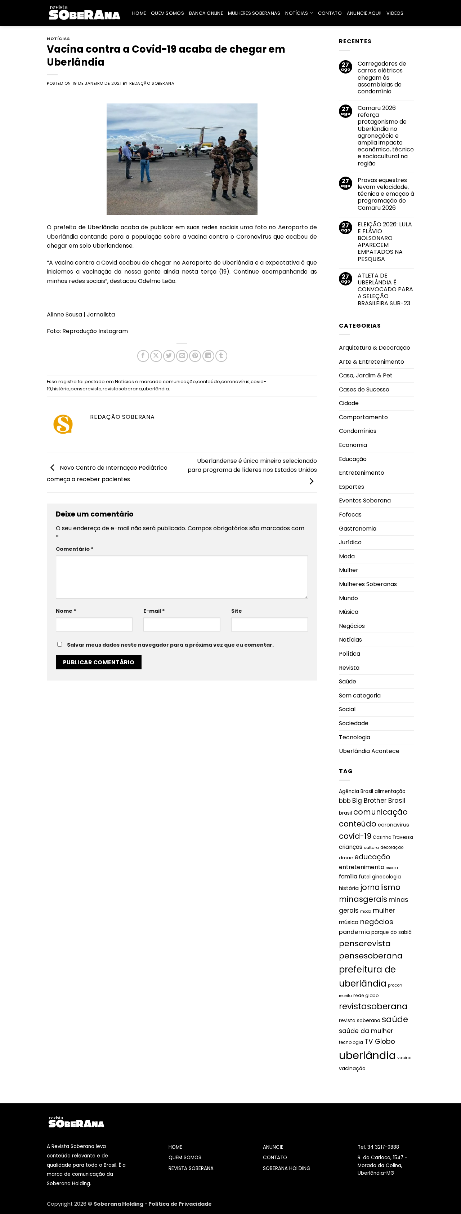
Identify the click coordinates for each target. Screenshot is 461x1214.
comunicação (179, 381)
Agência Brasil (356, 791)
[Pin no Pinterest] (195, 356)
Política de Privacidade (180, 1204)
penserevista (86, 389)
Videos (395, 13)
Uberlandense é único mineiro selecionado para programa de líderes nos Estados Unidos (252, 465)
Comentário (75, 549)
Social (347, 709)
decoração (391, 847)
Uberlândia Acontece (369, 751)
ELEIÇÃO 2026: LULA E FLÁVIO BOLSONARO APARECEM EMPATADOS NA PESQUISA (385, 241)
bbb (345, 801)
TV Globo (379, 1041)
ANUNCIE (273, 1147)
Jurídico (350, 542)
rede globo (366, 995)
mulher (384, 910)
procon (395, 985)
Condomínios (357, 431)
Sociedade (353, 723)
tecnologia (351, 1042)
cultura (371, 847)
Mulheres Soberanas (254, 13)
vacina (404, 1057)
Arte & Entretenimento (371, 362)
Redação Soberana (152, 83)
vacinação (352, 1068)
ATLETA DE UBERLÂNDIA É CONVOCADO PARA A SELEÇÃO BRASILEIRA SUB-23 (385, 289)
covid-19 (355, 836)
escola (392, 867)
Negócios (352, 626)
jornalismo (380, 887)
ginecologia (386, 876)
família (348, 876)
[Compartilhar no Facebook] (143, 356)
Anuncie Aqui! (364, 13)
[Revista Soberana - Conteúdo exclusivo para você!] (84, 13)
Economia (353, 445)
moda (365, 911)
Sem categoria (360, 695)
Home (139, 13)
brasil (345, 812)
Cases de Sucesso (364, 389)
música (348, 922)
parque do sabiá (391, 932)
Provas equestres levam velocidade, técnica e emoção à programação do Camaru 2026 (386, 194)
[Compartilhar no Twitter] (169, 356)
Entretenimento (361, 473)
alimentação (390, 791)
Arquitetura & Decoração (374, 348)
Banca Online (206, 13)
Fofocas (350, 514)
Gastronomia (357, 528)
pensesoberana (371, 955)
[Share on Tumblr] (221, 356)
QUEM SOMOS (185, 1157)
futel (365, 876)
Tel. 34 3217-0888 (378, 1147)
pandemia (354, 932)
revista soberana (359, 1020)
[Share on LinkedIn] (208, 356)
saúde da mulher (366, 1031)
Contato (330, 13)
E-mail (154, 611)
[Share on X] (156, 356)
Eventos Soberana (365, 500)
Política (349, 654)
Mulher (348, 570)
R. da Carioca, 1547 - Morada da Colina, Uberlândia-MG (382, 1165)
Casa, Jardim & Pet (366, 375)
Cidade (349, 403)
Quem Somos (167, 13)
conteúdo (208, 381)
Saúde (347, 681)
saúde (395, 1019)
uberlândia (156, 389)
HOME (175, 1147)
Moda (347, 556)
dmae (346, 858)
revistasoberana (122, 389)
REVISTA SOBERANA (191, 1168)
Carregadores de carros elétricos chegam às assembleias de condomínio (382, 77)
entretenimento (361, 867)
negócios (376, 922)
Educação (353, 459)
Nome (66, 611)
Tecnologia (354, 737)
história (61, 389)
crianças (350, 847)
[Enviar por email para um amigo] (182, 356)
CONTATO (275, 1157)
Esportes (351, 487)
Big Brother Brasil (378, 800)
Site (236, 611)
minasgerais (363, 899)
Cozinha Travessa (393, 837)
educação (372, 857)
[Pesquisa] (411, 13)
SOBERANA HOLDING (286, 1168)
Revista (349, 668)
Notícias (296, 13)
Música (348, 612)
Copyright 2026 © (70, 1204)
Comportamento (363, 417)
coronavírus (235, 381)
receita (345, 995)
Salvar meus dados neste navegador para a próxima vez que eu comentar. (170, 644)
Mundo (348, 598)
